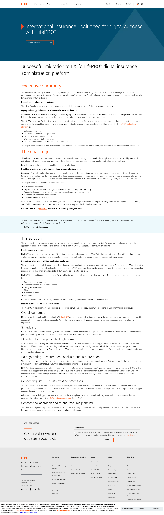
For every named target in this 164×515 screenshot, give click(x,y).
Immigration (111, 485)
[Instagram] (39, 489)
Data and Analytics (95, 470)
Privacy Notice (130, 435)
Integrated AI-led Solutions (78, 474)
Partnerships (112, 474)
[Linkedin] (22, 489)
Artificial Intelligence (95, 462)
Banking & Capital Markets (59, 462)
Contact (128, 4)
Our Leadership (112, 477)
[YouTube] (35, 489)
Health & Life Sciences (58, 483)
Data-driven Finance (95, 474)
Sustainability (112, 470)
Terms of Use (131, 470)
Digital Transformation (96, 477)
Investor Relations (113, 481)
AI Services (74, 466)
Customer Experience (96, 466)
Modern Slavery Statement (134, 485)
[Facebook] (31, 489)
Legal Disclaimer (131, 477)
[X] (26, 489)
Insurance (55, 487)
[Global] (140, 4)
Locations (111, 489)
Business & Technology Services (59, 467)
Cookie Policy (131, 481)
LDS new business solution (60, 398)
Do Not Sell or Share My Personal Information (134, 500)
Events (108, 4)
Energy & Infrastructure (59, 479)
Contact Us (111, 497)
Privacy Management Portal (133, 494)
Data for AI (74, 462)
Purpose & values (113, 466)
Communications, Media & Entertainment (60, 474)
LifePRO (65, 317)
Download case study (34, 43)
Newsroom (111, 493)
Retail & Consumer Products (57, 492)
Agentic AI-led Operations (78, 470)
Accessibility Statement (133, 489)
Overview (111, 462)
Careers (118, 4)
